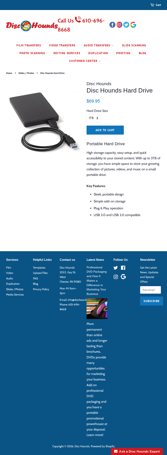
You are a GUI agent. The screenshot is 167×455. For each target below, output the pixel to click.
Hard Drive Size (97, 111)
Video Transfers (62, 45)
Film (8, 267)
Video (9, 272)
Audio (9, 278)
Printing (123, 53)
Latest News (95, 259)
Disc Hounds (82, 446)
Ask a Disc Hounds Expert (139, 451)
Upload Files (40, 272)
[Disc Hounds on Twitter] (115, 268)
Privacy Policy (41, 289)
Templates (39, 267)
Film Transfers (28, 45)
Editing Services (67, 53)
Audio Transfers (97, 45)
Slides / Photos (26, 73)
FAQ (35, 278)
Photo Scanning (32, 53)
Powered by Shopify (103, 446)
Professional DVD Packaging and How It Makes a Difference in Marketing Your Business (97, 281)
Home (9, 73)
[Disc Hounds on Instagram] (115, 277)
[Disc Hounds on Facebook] (123, 268)
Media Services (15, 294)
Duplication (98, 53)
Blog (143, 53)
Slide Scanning (134, 45)
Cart (158, 5)
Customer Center (83, 61)
